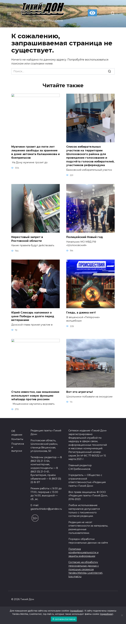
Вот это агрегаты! (79, 391)
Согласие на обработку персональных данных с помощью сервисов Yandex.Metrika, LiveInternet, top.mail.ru (85, 569)
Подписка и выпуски (17, 447)
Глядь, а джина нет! (81, 312)
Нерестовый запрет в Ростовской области (27, 238)
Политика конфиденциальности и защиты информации (83, 552)
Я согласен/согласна (63, 619)
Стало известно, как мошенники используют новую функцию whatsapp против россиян (35, 395)
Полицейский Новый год (84, 237)
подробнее (77, 610)
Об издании (16, 433)
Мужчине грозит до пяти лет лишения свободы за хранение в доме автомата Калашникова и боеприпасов (35, 152)
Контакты (17, 439)
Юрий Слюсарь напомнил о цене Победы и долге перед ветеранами (32, 316)
